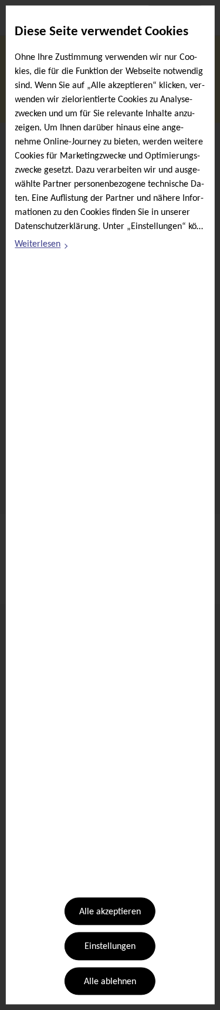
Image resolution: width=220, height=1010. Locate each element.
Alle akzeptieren (110, 912)
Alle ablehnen (110, 982)
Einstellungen (110, 947)
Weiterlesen (42, 246)
